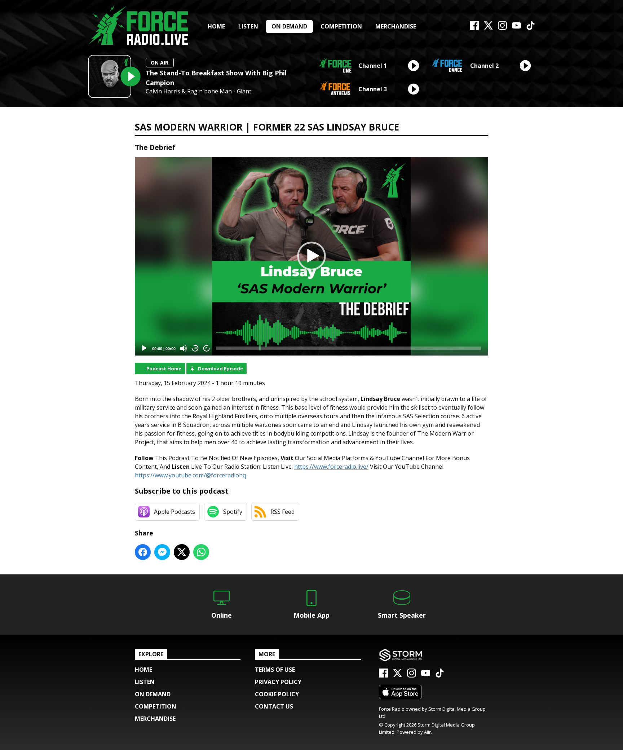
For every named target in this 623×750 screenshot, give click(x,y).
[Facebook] (474, 28)
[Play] (144, 348)
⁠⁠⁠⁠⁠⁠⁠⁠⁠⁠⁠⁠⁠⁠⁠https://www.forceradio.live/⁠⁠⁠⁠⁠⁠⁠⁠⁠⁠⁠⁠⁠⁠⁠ (331, 467)
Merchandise (395, 26)
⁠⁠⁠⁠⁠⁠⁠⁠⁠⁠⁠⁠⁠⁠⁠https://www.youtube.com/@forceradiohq (190, 475)
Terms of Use (275, 670)
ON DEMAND (289, 26)
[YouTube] (516, 28)
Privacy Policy (278, 682)
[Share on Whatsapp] (201, 552)
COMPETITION (341, 26)
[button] (311, 256)
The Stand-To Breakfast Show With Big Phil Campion (216, 78)
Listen (248, 26)
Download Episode (220, 368)
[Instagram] (502, 28)
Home (216, 26)
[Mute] (183, 348)
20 (195, 348)
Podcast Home (163, 368)
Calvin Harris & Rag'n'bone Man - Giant (198, 91)
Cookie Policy (277, 694)
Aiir (427, 732)
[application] (311, 256)
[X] (488, 28)
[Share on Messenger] (162, 552)
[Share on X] (182, 552)
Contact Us (274, 706)
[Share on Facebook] (143, 552)
